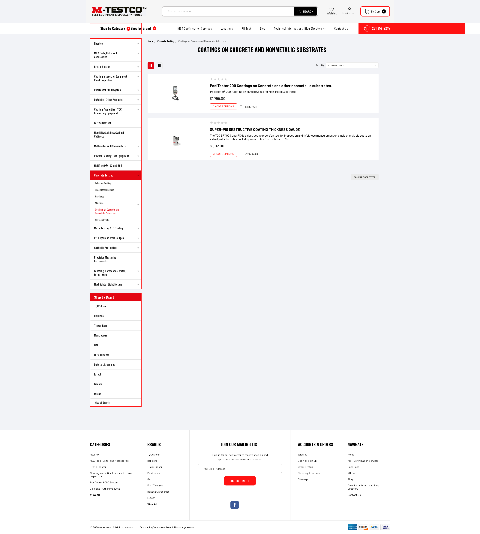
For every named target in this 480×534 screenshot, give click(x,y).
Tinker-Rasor (101, 325)
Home (150, 41)
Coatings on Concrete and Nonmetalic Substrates (107, 211)
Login (301, 460)
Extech (97, 374)
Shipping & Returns (309, 473)
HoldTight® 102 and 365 (108, 165)
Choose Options (223, 106)
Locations (227, 28)
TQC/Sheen (100, 306)
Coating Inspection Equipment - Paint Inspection (111, 78)
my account (349, 13)
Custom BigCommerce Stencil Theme (160, 527)
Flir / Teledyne (101, 355)
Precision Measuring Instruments (105, 259)
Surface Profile (102, 220)
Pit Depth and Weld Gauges (109, 238)
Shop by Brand (141, 28)
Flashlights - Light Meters (108, 284)
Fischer (98, 384)
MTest (97, 394)
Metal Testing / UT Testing (109, 228)
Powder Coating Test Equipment (111, 156)
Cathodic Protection (105, 247)
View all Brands (102, 402)
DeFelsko (99, 316)
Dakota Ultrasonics (104, 364)
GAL (96, 345)
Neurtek (98, 43)
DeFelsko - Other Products (108, 99)
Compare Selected (365, 177)
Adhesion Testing (103, 183)
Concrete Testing (103, 175)
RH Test (246, 28)
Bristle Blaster (102, 66)
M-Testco (105, 527)
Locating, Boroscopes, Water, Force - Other (110, 273)
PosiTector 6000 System (107, 90)
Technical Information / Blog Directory (298, 28)
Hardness (99, 196)
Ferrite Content (102, 123)
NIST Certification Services (195, 28)
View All (95, 494)
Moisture (99, 203)
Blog (262, 28)
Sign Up (312, 460)
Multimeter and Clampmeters (110, 146)
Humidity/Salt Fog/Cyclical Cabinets (109, 134)
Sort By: (320, 65)
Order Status (305, 466)
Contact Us (341, 28)
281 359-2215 (381, 28)
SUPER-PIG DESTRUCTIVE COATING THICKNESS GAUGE (255, 129)
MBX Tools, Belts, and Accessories (105, 55)
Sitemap (303, 479)
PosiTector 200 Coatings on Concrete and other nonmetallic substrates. (271, 85)
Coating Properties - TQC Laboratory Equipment (108, 111)
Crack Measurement (104, 190)
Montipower (100, 335)
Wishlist (332, 13)
